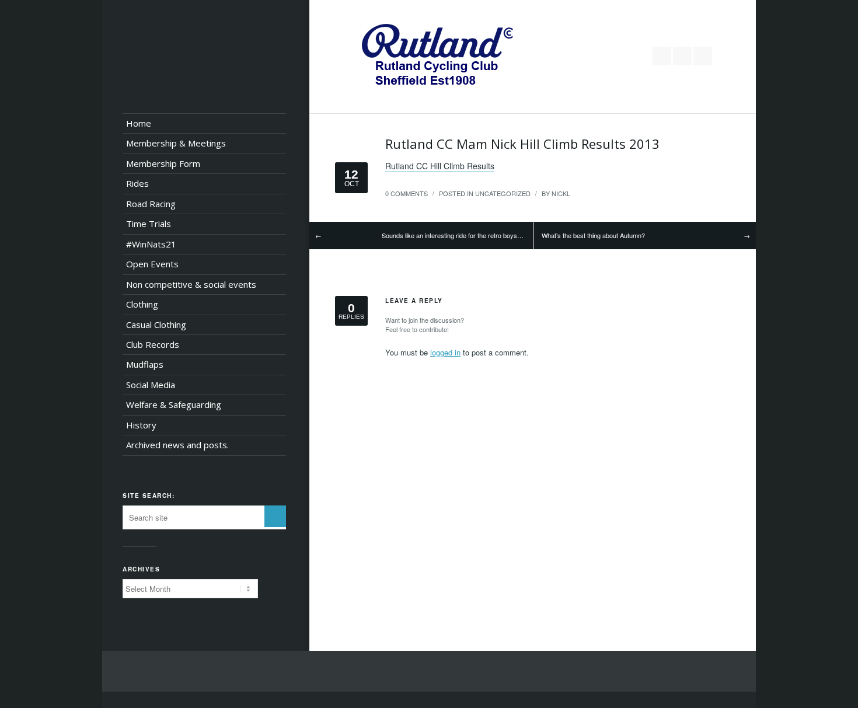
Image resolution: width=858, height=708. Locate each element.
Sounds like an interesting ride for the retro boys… (453, 235)
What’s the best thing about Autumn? (593, 235)
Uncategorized (503, 193)
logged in (445, 352)
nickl (561, 193)
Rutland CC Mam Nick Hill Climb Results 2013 (522, 143)
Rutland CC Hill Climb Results (439, 166)
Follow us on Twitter (662, 56)
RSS (702, 56)
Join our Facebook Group (682, 56)
